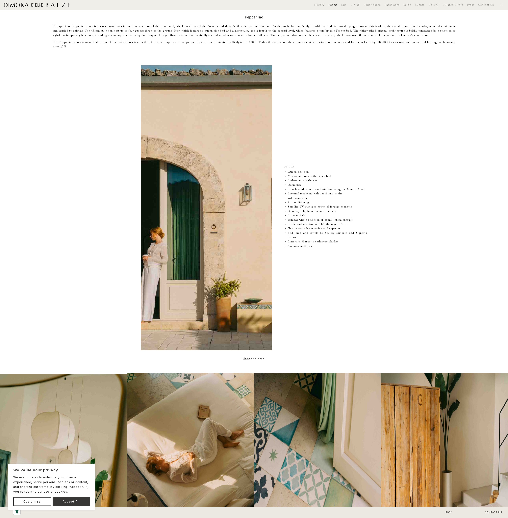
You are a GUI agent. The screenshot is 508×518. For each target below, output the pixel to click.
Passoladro (392, 4)
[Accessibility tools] (17, 511)
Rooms (333, 4)
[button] (372, 5)
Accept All (71, 501)
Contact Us (486, 4)
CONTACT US (493, 512)
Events (420, 4)
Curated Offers (453, 4)
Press (470, 4)
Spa (344, 4)
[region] (51, 487)
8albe (407, 4)
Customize (32, 501)
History (319, 4)
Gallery (434, 4)
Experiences (372, 4)
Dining (355, 4)
